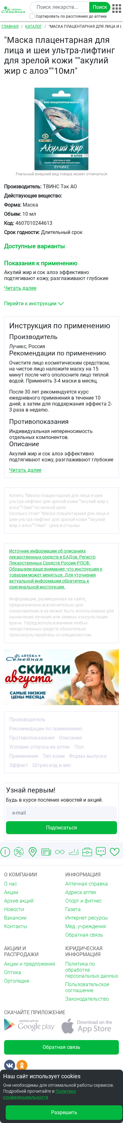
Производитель (27, 719)
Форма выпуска (88, 756)
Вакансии (15, 918)
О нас (10, 884)
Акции (11, 892)
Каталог (33, 26)
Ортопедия (16, 981)
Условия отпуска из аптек (39, 747)
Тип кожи (54, 756)
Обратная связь (84, 935)
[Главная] (14, 9)
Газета (73, 909)
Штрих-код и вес (51, 765)
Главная (10, 26)
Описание (70, 738)
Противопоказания (32, 738)
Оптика (12, 972)
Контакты (15, 926)
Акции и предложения (29, 964)
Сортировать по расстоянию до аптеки (71, 16)
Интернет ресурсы (86, 918)
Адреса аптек (80, 892)
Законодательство (87, 999)
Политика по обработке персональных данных (91, 970)
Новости (14, 909)
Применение (23, 756)
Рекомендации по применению (45, 729)
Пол (79, 747)
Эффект (18, 765)
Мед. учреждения (85, 926)
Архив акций (18, 901)
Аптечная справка (86, 884)
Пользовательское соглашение (87, 987)
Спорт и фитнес (83, 901)
